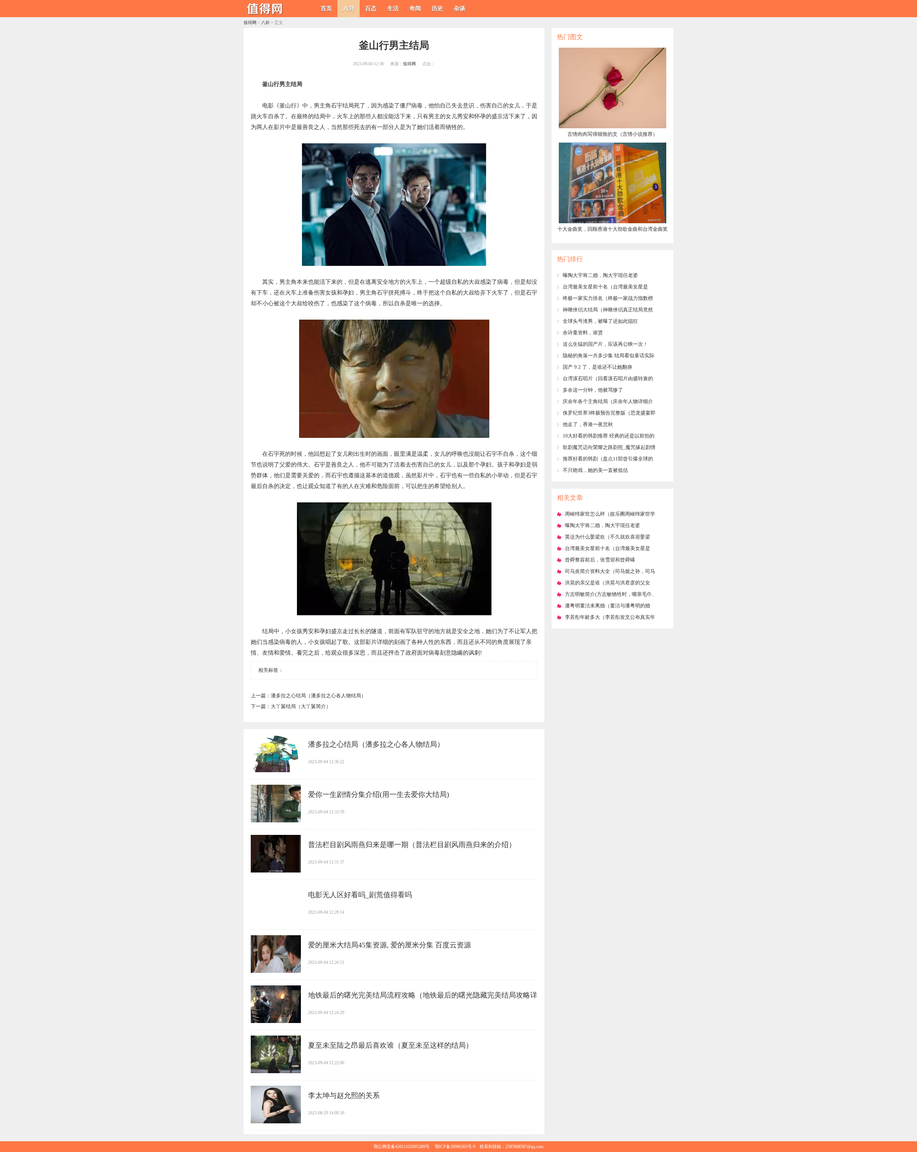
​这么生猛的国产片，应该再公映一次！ (605, 344)
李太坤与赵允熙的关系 (344, 1095)
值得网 (250, 22)
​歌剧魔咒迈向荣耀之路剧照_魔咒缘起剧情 (609, 447)
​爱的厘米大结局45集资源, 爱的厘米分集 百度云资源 (389, 945)
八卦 (348, 8)
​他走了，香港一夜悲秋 (588, 424)
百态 (370, 8)
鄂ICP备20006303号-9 (455, 1146)
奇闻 (415, 8)
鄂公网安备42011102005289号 (401, 1146)
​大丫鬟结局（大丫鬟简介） (301, 706)
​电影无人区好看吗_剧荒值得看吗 (360, 895)
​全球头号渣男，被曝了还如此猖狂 (600, 321)
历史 (437, 8)
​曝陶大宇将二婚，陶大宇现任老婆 (600, 275)
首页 (326, 8)
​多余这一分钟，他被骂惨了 (593, 390)
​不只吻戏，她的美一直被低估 (595, 470)
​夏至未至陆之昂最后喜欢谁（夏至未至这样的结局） (390, 1045)
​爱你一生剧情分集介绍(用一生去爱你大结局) (378, 794)
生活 (393, 8)
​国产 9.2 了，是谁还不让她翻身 (597, 367)
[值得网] (265, 15)
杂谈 (459, 8)
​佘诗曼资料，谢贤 (583, 332)
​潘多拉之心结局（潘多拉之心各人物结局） (318, 695)
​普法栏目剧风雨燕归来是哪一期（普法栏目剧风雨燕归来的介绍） (412, 845)
